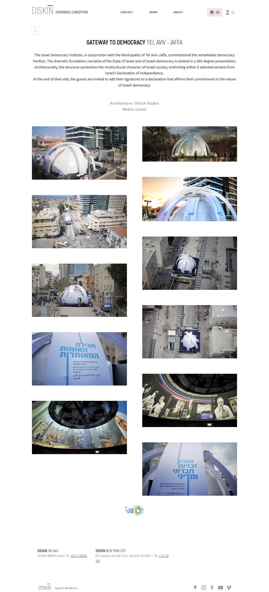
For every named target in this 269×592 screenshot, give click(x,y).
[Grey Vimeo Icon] (229, 587)
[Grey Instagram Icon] (203, 587)
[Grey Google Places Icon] (195, 587)
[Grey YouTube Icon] (220, 587)
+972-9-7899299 (79, 556)
